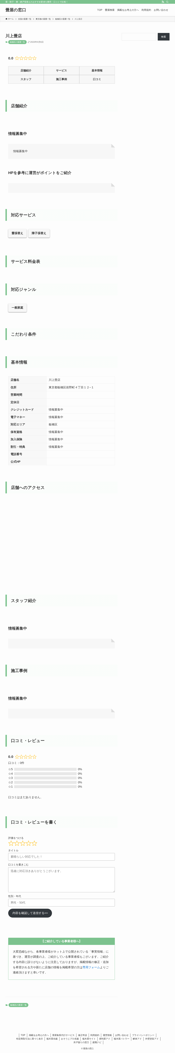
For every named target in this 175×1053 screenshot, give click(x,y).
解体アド (137, 1038)
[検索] (167, 2)
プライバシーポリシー (143, 1035)
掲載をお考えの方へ (39, 1035)
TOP (23, 1035)
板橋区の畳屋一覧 (17, 42)
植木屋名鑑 (52, 1038)
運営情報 (107, 1035)
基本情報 (97, 70)
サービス (61, 70)
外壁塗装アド (152, 1038)
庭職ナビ (96, 1042)
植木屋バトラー (121, 1038)
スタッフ (26, 79)
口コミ (97, 79)
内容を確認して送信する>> (30, 913)
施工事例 (61, 79)
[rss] (163, 2)
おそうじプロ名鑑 (70, 1038)
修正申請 (82, 1035)
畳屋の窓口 (15, 10)
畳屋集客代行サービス (63, 1035)
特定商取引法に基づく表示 (29, 1038)
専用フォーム (91, 967)
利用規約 (94, 1035)
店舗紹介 (26, 70)
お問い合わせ (122, 1035)
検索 (163, 36)
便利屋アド (104, 1038)
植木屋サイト (89, 1038)
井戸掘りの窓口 (81, 1042)
